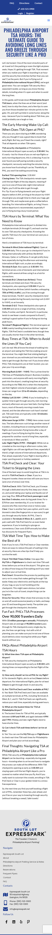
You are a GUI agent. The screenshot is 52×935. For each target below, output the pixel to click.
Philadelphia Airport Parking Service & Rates (23, 862)
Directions (24, 3)
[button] (49, 20)
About (6, 858)
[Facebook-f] (6, 922)
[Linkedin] (13, 922)
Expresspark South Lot (13, 854)
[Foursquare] (28, 922)
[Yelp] (21, 922)
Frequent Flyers (10, 873)
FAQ (12, 3)
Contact (38, 3)
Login (20, 13)
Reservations (9, 869)
